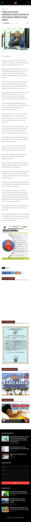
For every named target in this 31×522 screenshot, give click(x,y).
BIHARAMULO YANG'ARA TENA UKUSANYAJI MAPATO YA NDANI (19, 508)
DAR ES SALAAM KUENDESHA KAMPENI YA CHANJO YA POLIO (19, 492)
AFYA (7, 9)
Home (3, 9)
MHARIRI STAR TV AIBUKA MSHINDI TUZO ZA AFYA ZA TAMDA (18, 500)
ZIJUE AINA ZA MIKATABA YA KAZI (18, 455)
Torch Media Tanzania (18, 517)
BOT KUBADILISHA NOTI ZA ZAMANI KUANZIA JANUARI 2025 (19, 447)
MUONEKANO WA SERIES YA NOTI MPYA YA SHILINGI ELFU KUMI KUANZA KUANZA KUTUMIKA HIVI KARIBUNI (19, 439)
